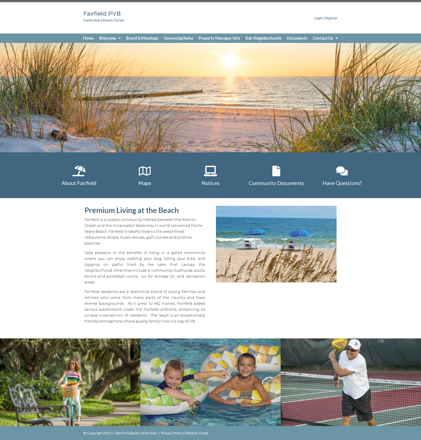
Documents (297, 38)
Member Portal (196, 433)
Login (318, 18)
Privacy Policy (171, 433)
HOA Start (149, 433)
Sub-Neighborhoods (263, 38)
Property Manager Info (219, 38)
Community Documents (276, 183)
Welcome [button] (108, 38)
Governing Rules (178, 38)
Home (88, 38)
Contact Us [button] (323, 38)
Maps (144, 183)
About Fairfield (79, 183)
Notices (210, 183)
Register (331, 18)
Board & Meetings (142, 38)
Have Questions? (342, 183)
